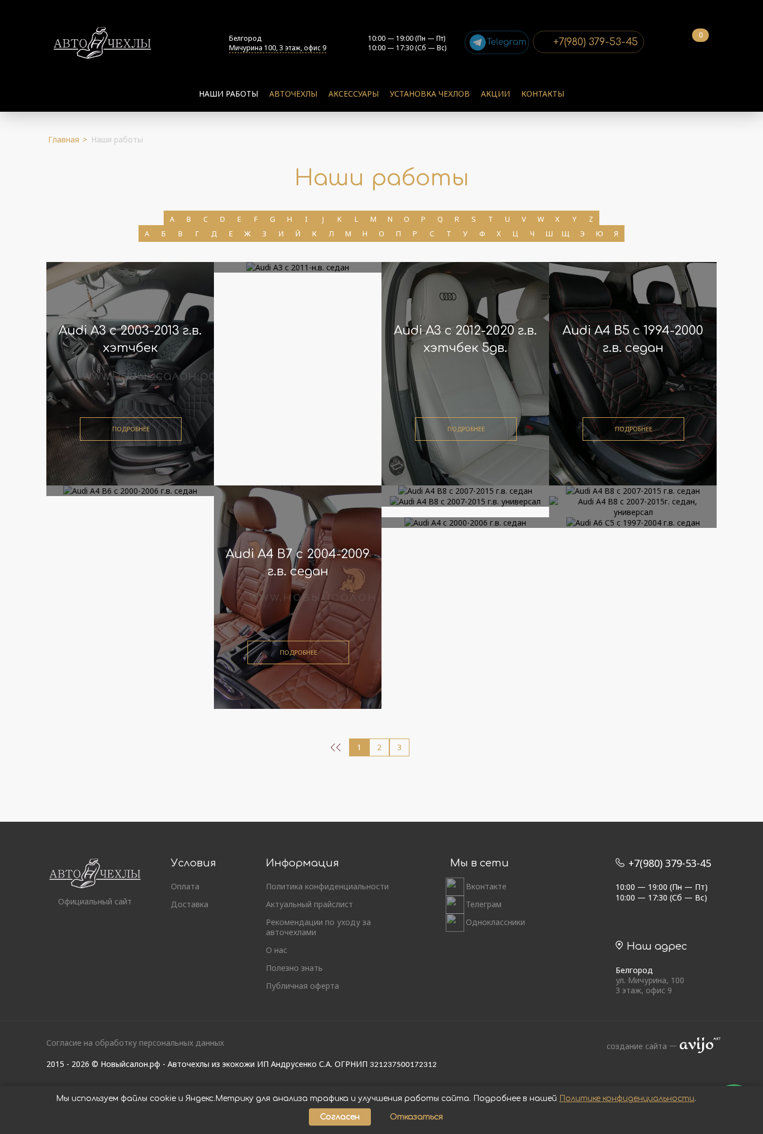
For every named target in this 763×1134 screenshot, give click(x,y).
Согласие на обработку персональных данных (135, 1042)
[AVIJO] (696, 1046)
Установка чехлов (430, 93)
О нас (276, 950)
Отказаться (416, 1117)
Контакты (542, 93)
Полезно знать (294, 968)
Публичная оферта (302, 986)
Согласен (340, 1117)
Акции (495, 93)
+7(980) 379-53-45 (596, 41)
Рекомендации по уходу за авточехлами (318, 927)
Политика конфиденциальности (327, 887)
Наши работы (228, 93)
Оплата (185, 887)
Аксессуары (353, 93)
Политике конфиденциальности (626, 1098)
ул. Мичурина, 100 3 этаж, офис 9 (650, 985)
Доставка (189, 904)
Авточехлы (293, 93)
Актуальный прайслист (309, 904)
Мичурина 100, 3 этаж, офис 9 (277, 48)
